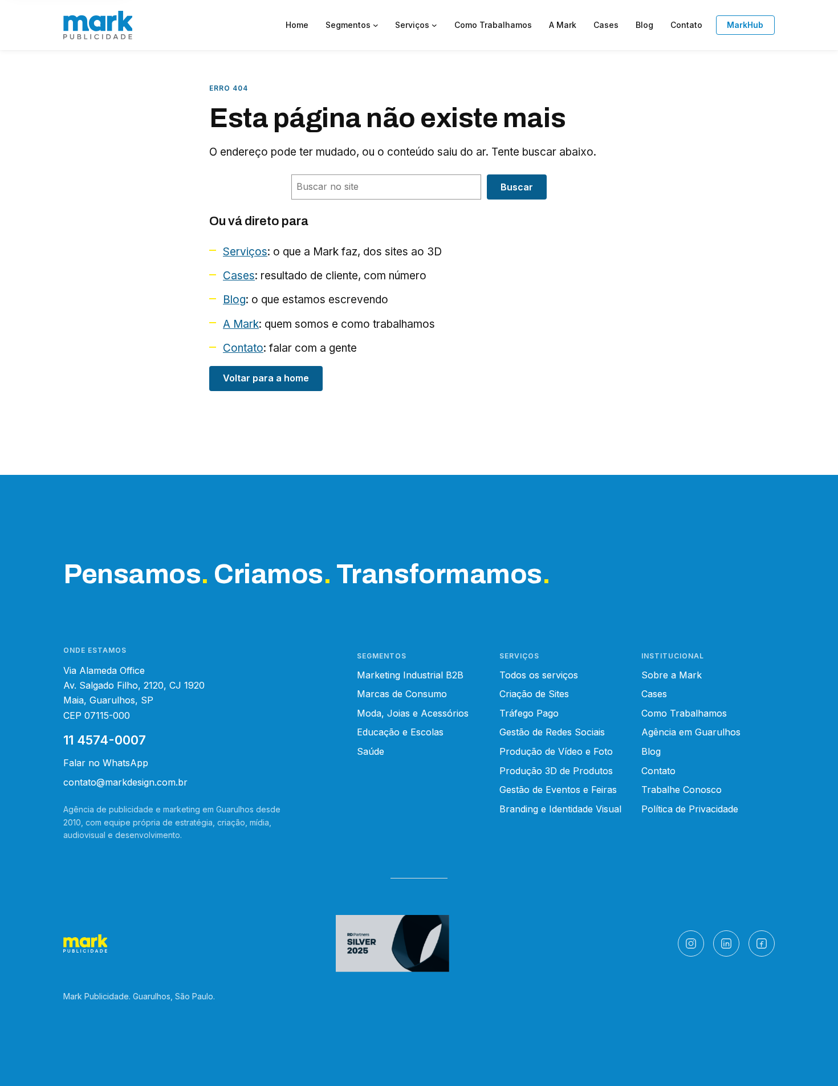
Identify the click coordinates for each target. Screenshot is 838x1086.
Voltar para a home (266, 378)
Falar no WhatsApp (105, 762)
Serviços (245, 251)
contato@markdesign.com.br (125, 782)
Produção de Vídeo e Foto (556, 751)
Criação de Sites (534, 693)
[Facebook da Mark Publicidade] (761, 943)
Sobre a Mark (671, 675)
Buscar (517, 187)
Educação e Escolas (400, 732)
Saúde (370, 751)
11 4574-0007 (104, 740)
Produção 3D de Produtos (556, 770)
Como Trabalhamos (684, 713)
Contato (243, 348)
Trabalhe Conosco (681, 789)
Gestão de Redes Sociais (552, 732)
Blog (234, 299)
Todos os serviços (538, 675)
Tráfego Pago (529, 713)
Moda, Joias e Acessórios (413, 713)
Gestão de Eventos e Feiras (558, 789)
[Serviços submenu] (434, 25)
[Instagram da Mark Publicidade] (691, 943)
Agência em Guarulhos (691, 732)
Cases (239, 275)
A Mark (241, 324)
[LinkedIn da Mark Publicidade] (726, 943)
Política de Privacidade (689, 809)
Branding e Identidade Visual (560, 809)
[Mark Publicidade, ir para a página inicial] (97, 25)
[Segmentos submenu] (376, 25)
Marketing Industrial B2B (410, 675)
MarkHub (745, 25)
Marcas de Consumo (402, 693)
